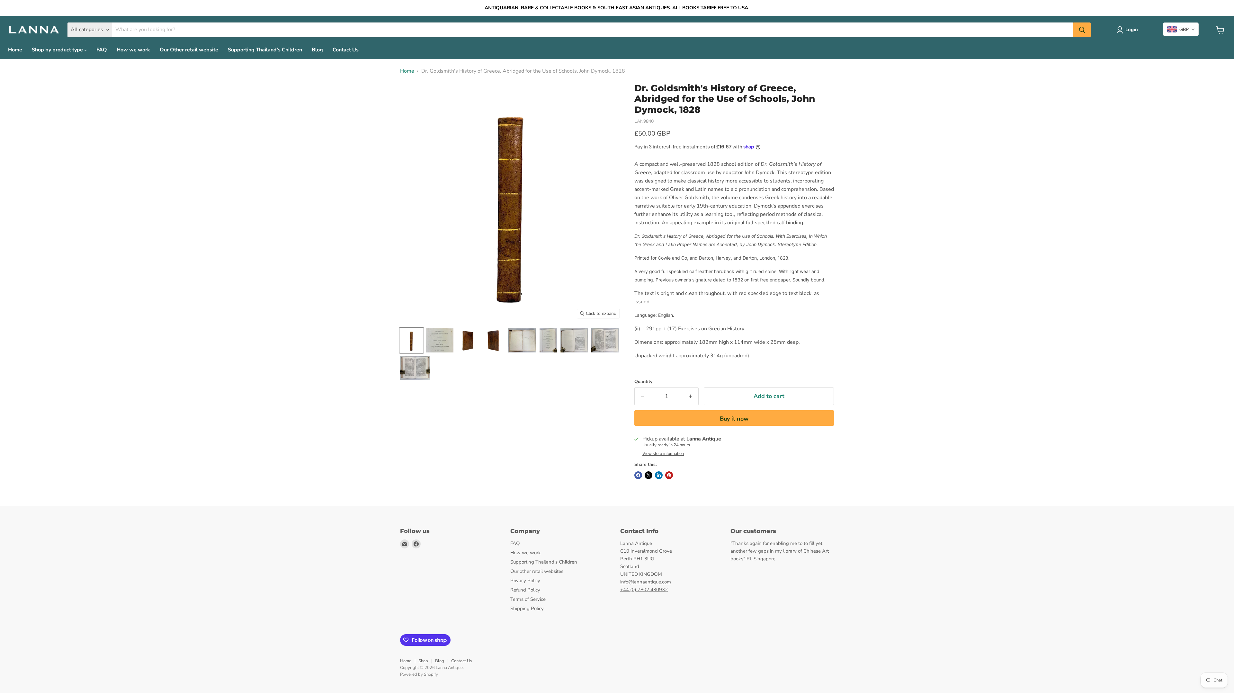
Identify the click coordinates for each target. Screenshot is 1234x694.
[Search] (1082, 29)
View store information (663, 453)
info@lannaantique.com (645, 582)
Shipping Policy (527, 608)
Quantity (643, 381)
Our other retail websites (536, 571)
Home (15, 49)
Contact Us (346, 49)
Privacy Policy (525, 580)
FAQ (101, 49)
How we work (133, 49)
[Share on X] (648, 475)
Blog (317, 49)
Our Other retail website (189, 49)
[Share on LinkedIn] (659, 475)
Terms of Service (528, 599)
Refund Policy (525, 590)
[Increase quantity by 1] (690, 396)
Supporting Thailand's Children (265, 49)
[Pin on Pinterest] (669, 475)
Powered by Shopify (419, 674)
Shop (423, 661)
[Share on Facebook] (638, 475)
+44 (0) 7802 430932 (644, 589)
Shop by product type (58, 49)
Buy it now (734, 419)
